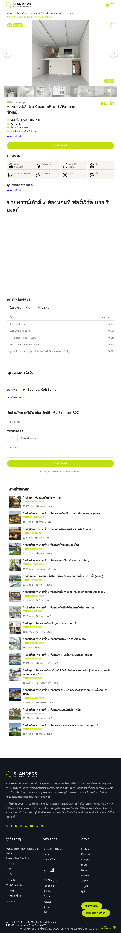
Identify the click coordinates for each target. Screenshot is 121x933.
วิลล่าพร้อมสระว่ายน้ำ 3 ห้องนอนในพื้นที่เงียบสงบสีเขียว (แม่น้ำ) (58, 607)
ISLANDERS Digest (53, 848)
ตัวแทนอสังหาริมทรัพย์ (17, 858)
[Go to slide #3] (41, 91)
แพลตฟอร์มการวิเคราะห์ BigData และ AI (22, 850)
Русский (85, 854)
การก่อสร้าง (11, 879)
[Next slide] (114, 53)
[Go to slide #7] (102, 91)
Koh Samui (48, 885)
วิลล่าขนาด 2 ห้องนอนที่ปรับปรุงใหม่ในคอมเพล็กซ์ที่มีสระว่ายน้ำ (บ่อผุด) (63, 576)
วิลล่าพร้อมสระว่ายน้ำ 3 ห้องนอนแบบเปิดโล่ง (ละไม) (52, 709)
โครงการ (48, 854)
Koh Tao (47, 891)
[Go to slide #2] (26, 91)
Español (85, 875)
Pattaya (47, 901)
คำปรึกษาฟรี (60, 145)
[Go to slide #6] (87, 91)
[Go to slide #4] (56, 91)
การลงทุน (10, 890)
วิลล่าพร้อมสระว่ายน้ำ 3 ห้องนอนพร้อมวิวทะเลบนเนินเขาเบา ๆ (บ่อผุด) (62, 513)
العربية (84, 886)
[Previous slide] (7, 53)
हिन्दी (83, 891)
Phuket (47, 896)
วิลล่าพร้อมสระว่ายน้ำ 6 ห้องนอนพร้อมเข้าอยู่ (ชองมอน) (54, 638)
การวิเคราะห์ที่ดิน (14, 885)
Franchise (11, 901)
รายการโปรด (50, 859)
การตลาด (10, 863)
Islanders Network (96, 912)
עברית (84, 864)
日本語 (84, 880)
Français (85, 859)
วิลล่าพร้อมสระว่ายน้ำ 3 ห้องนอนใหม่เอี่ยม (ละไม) (51, 544)
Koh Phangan (50, 880)
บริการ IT (10, 869)
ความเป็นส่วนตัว (28, 929)
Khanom (47, 907)
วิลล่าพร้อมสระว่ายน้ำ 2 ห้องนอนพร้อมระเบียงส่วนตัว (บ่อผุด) (57, 529)
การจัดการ (11, 874)
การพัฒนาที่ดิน (13, 895)
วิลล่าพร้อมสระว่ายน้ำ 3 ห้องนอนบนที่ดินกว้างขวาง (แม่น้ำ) (56, 560)
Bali (45, 912)
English (85, 848)
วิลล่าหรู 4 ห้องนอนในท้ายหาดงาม (42, 497)
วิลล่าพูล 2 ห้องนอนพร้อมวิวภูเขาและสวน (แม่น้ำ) (50, 623)
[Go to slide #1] (11, 91)
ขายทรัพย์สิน (91, 905)
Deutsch (85, 870)
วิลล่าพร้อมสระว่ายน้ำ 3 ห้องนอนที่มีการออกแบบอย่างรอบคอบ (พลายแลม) (64, 591)
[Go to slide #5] (71, 91)
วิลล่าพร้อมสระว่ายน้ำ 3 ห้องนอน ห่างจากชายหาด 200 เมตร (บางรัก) (61, 725)
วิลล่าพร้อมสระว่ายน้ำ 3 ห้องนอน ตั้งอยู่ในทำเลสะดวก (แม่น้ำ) (57, 654)
